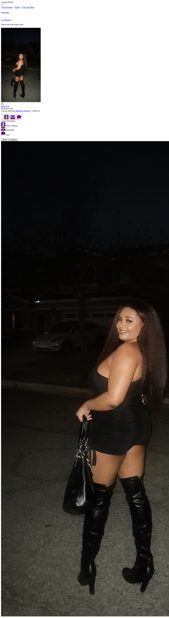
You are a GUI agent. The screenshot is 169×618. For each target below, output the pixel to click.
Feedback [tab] (13, 140)
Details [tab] (4, 140)
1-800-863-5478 (21, 111)
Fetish (17, 7)
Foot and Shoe (28, 7)
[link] (2, 5)
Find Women (7, 7)
